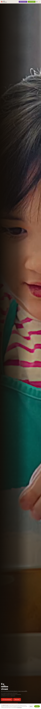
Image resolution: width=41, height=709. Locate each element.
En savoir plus (19, 707)
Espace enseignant (23, 1)
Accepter (37, 706)
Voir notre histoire (7, 699)
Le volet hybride (31, 1)
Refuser (31, 706)
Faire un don (17, 699)
